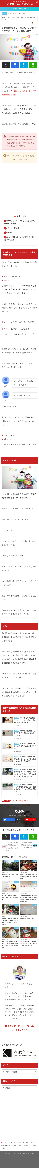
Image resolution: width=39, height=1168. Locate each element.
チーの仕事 (12, 1142)
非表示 (23, 216)
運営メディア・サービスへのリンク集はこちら (21, 1028)
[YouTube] (30, 819)
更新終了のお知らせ (19, 8)
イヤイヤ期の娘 (12, 228)
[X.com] (20, 819)
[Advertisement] (19, 1114)
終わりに (9, 232)
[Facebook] (9, 819)
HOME (5, 1142)
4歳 (13, 801)
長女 (26, 801)
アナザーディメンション (19, 1153)
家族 (27, 1142)
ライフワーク (20, 1142)
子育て (4, 13)
